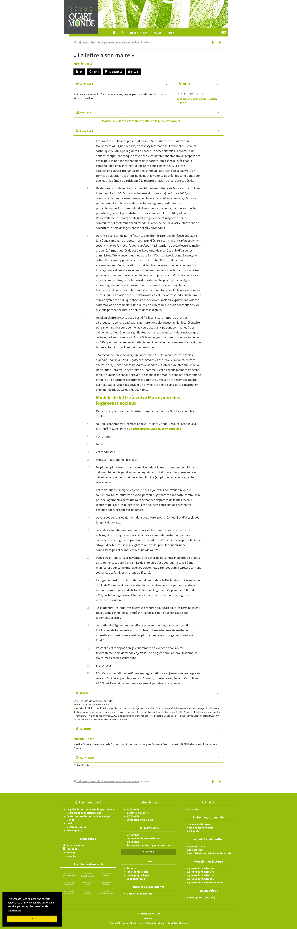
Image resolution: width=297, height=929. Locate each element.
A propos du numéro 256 (200, 875)
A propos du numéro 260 (200, 868)
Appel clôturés (195, 849)
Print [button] (95, 71)
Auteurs (131, 868)
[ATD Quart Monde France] (106, 874)
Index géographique (138, 875)
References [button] (114, 71)
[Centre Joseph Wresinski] (87, 892)
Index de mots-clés (137, 871)
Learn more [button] (14, 910)
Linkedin (71, 855)
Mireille (83, 63)
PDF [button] (80, 71)
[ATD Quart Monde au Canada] (87, 883)
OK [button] (32, 918)
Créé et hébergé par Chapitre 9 (125, 923)
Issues (157, 32)
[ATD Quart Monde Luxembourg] (69, 892)
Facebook (72, 848)
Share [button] (135, 71)
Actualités (193, 809)
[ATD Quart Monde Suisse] (106, 883)
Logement (182, 102)
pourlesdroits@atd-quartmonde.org (156, 429)
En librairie (193, 831)
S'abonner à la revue (198, 824)
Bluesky (71, 852)
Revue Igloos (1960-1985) (201, 897)
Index (171, 32)
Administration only (178, 923)
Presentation (138, 32)
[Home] (114, 32)
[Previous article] (213, 43)
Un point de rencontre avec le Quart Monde (90, 809)
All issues (147, 851)
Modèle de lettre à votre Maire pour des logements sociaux (141, 121)
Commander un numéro (200, 827)
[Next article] (220, 43)
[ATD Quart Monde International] (69, 874)
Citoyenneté (199, 98)
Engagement (184, 98)
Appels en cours (196, 846)
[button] (122, 32)
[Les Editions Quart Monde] (87, 874)
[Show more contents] (183, 32)
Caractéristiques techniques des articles (210, 853)
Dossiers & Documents (139, 893)
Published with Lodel (154, 923)
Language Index (136, 878)
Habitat (212, 98)
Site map (148, 918)
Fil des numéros (75, 845)
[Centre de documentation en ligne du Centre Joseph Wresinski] (106, 892)
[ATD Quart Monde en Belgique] (69, 883)
